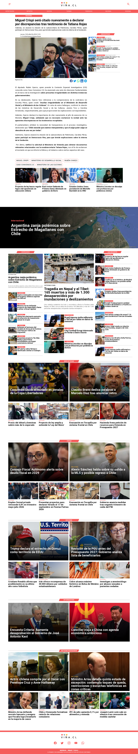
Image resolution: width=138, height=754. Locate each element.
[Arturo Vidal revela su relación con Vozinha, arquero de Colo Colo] (92, 68)
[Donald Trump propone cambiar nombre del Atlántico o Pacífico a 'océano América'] (92, 50)
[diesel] (23, 419)
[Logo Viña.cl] (69, 6)
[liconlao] (110, 182)
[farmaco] (12, 350)
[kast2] (55, 182)
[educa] (28, 182)
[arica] (12, 329)
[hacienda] (115, 419)
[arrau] (12, 307)
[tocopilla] (84, 419)
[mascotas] (12, 296)
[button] (22, 160)
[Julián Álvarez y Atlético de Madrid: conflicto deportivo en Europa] (99, 281)
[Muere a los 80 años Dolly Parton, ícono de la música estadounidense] (99, 339)
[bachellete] (82, 182)
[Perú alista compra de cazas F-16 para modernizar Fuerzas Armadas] (92, 59)
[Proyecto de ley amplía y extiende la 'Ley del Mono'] (54, 419)
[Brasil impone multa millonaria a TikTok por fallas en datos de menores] (99, 351)
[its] (12, 318)
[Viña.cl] (9, 5)
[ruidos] (12, 339)
